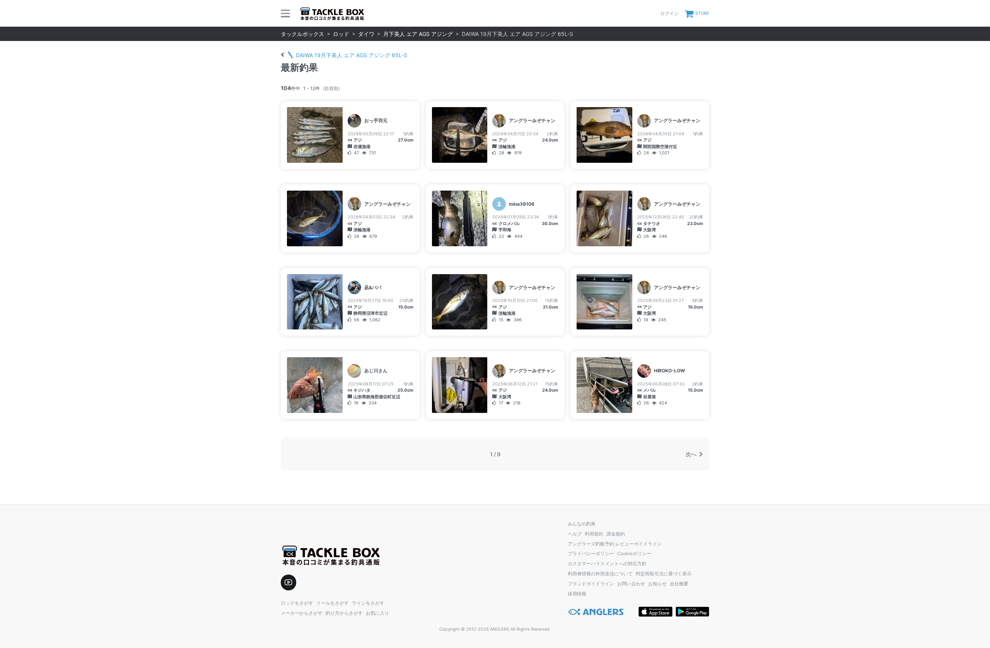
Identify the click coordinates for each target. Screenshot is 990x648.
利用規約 (594, 534)
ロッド (341, 34)
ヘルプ (575, 534)
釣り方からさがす (344, 613)
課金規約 (615, 534)
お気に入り (377, 613)
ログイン (669, 13)
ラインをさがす (368, 603)
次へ (692, 454)
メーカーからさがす (302, 613)
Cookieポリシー (634, 553)
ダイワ (366, 34)
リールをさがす (332, 603)
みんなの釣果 (582, 524)
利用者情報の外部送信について (600, 573)
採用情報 (577, 594)
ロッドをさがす (297, 603)
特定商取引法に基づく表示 (663, 573)
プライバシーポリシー (591, 553)
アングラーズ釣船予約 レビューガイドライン (615, 544)
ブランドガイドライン (591, 584)
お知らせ (657, 584)
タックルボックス (302, 34)
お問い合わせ (631, 584)
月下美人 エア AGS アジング (418, 34)
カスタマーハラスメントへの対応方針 (607, 563)
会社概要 (679, 584)
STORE (702, 13)
